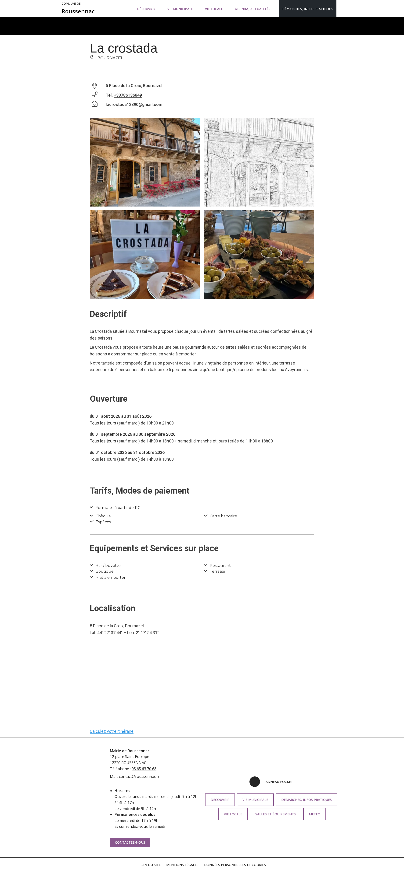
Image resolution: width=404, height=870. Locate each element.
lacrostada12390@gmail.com (134, 104)
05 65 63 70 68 (144, 768)
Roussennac (78, 8)
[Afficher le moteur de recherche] (341, 8)
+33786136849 (128, 95)
